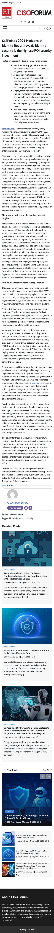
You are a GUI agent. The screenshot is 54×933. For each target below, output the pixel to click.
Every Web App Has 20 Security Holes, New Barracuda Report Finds (31, 852)
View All (46, 770)
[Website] (30, 508)
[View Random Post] (39, 28)
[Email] (26, 508)
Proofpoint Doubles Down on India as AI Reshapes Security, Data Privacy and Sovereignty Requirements (32, 866)
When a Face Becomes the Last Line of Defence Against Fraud (31, 836)
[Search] (44, 28)
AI (10, 518)
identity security (19, 518)
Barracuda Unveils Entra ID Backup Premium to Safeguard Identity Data (26, 652)
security (30, 518)
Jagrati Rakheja (23, 841)
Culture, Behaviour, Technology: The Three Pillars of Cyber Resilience (26, 817)
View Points (9, 811)
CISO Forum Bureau (38, 61)
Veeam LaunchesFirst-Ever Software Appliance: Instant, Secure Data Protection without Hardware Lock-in (25, 576)
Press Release (17, 514)
